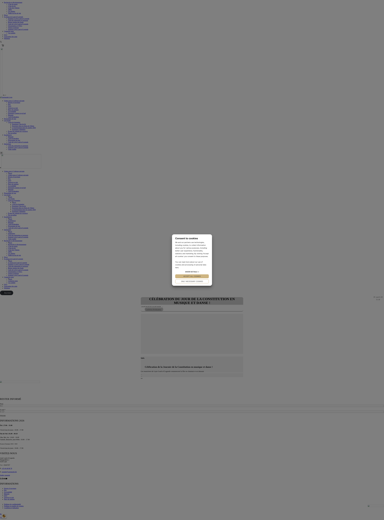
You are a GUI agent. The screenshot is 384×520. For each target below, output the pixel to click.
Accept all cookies (192, 276)
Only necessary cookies (192, 281)
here (176, 268)
